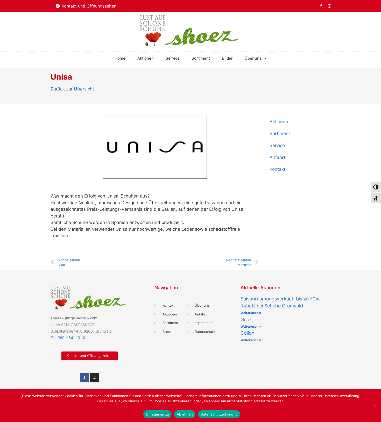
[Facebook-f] (320, 6)
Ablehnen (185, 414)
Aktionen (145, 58)
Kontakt (277, 169)
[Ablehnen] (374, 405)
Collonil (249, 333)
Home (120, 58)
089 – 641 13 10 (71, 337)
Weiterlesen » (251, 313)
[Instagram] (329, 6)
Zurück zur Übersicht (72, 89)
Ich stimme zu (157, 414)
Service (173, 58)
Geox (246, 319)
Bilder (227, 58)
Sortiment (201, 58)
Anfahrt (277, 157)
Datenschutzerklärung (219, 414)
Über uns (253, 58)
